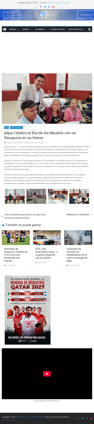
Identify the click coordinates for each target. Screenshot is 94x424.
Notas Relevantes (16, 127)
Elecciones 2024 (75, 29)
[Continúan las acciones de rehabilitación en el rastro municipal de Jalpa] (78, 232)
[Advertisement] (47, 56)
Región (26, 29)
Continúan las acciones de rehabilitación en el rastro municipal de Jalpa (77, 254)
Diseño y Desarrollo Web (8, 420)
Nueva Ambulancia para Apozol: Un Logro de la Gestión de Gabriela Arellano (25, 216)
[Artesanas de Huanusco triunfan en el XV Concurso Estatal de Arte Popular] (16, 232)
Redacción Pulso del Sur (26, 143)
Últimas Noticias (57, 29)
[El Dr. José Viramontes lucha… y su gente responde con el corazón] (47, 232)
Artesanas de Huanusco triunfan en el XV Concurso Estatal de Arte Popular (15, 254)
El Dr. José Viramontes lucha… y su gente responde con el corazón (46, 253)
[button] (17, 29)
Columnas (39, 29)
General (12, 29)
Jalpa (6, 127)
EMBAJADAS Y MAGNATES (77, 214)
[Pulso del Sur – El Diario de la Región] (47, 11)
